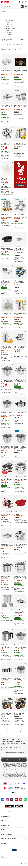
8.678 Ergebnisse (4, 40)
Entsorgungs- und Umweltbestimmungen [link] (9, 863)
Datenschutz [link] (17, 861)
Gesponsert (3, 68)
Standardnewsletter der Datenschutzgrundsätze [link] (18, 765)
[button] (3, 44)
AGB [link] (23, 861)
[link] (19, 2)
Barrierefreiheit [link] (23, 863)
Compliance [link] (10, 861)
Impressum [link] (3, 861)
